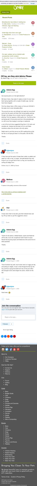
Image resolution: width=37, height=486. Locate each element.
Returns (7, 374)
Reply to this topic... (10, 317)
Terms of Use (5, 477)
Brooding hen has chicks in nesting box (14, 22)
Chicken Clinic (23, 78)
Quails (7, 415)
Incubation (8, 411)
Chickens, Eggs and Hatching (10, 26)
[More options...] (33, 91)
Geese (7, 436)
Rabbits (7, 417)
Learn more (26, 3)
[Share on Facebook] (5, 336)
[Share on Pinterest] (14, 336)
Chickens (8, 397)
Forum (7, 381)
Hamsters (8, 409)
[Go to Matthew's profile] (3, 181)
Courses (3, 448)
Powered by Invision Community (18, 485)
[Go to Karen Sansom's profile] (33, 44)
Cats (6, 395)
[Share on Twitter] (2, 336)
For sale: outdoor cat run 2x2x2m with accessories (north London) (13, 55)
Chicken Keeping (10, 451)
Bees (6, 391)
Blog (6, 384)
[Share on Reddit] (8, 336)
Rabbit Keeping (9, 453)
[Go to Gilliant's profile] (33, 67)
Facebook (10, 349)
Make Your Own (10, 459)
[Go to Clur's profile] (3, 209)
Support (7, 370)
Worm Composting (10, 419)
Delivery (7, 372)
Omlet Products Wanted (22, 69)
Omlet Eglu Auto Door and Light (11, 33)
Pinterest (18, 349)
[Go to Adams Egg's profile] (3, 91)
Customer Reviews (11, 359)
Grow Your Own (10, 457)
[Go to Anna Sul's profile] (33, 55)
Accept (33, 3)
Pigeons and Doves (11, 442)
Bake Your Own (10, 461)
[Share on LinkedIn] (11, 336)
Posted (12, 92)
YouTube (14, 349)
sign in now (5, 309)
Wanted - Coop (6, 43)
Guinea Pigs (9, 407)
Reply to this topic (18, 83)
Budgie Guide (9, 393)
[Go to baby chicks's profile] (33, 22)
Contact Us (8, 368)
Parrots (7, 413)
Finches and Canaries (11, 403)
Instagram (2, 349)
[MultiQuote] (3, 143)
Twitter (6, 349)
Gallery (7, 382)
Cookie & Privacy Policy (18, 477)
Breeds (3, 423)
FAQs (7, 361)
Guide (3, 388)
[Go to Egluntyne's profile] (3, 152)
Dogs (6, 399)
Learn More (8, 473)
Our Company (9, 357)
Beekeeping (8, 455)
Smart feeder (6, 67)
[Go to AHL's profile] (33, 33)
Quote (7, 143)
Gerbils (7, 405)
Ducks (7, 401)
